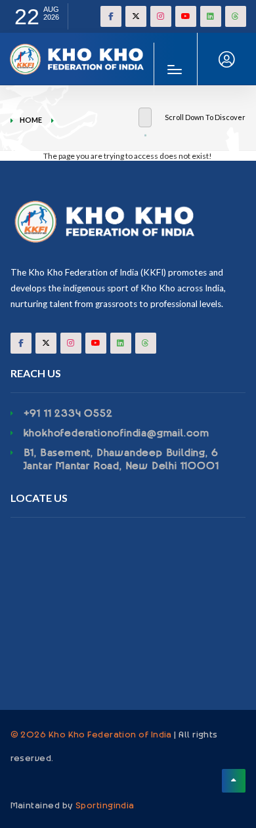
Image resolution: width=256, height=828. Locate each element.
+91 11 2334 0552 (68, 412)
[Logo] (79, 48)
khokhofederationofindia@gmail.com (116, 432)
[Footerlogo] (128, 221)
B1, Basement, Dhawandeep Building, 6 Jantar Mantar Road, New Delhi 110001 (121, 458)
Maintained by (73, 804)
